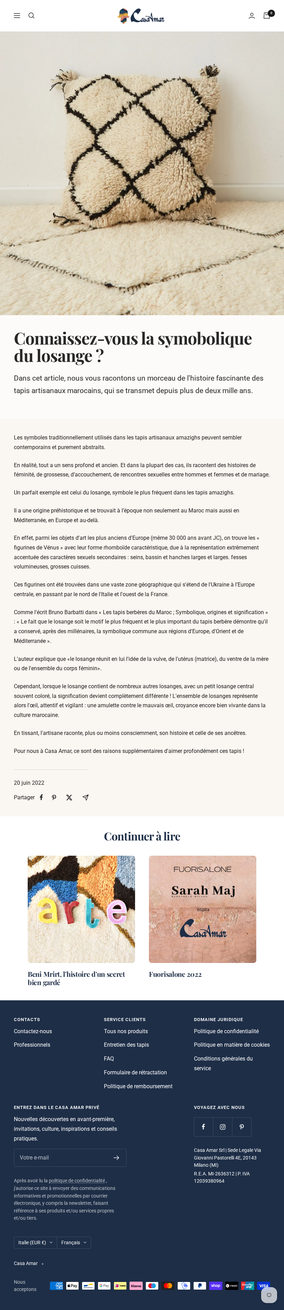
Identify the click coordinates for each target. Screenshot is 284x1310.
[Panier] (266, 15)
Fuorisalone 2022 (175, 974)
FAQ (109, 1058)
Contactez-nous (33, 1031)
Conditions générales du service (223, 1063)
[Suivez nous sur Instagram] (222, 1126)
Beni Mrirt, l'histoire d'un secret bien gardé (76, 978)
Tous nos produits (126, 1031)
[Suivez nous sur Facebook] (203, 1126)
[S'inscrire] (116, 1157)
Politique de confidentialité (226, 1031)
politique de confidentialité (77, 1180)
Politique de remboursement (138, 1086)
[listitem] (41, 797)
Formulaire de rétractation (135, 1072)
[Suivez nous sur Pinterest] (241, 1126)
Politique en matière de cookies (232, 1044)
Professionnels (32, 1044)
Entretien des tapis (126, 1044)
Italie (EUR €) (32, 1242)
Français (70, 1242)
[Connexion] (252, 16)
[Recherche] (31, 15)
